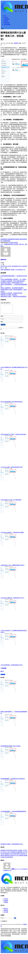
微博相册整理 (6, 241)
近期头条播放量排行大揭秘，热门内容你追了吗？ (13, 269)
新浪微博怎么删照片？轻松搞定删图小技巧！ (12, 282)
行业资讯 (5, 21)
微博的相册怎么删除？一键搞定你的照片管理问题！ (14, 296)
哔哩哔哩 (6, 855)
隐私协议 (5, 908)
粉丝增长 (23, 853)
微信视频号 (3, 850)
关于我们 (5, 898)
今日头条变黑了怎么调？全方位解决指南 (11, 499)
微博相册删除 (4, 239)
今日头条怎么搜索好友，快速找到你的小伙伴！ (13, 597)
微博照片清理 (18, 239)
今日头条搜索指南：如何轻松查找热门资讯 (11, 665)
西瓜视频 (7, 857)
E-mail (2, 318)
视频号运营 (9, 850)
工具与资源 (6, 22)
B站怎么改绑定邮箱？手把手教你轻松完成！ (12, 401)
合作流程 (5, 912)
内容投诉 (11, 242)
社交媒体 (20, 850)
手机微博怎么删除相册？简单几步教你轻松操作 (13, 281)
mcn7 (2, 244)
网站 (2, 321)
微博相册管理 (11, 239)
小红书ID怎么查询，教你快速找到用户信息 (11, 467)
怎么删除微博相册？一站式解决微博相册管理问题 (13, 811)
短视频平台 (7, 853)
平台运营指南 (6, 24)
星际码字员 (3, 259)
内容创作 (15, 850)
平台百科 (5, 17)
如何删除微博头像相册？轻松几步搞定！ (11, 746)
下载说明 (5, 902)
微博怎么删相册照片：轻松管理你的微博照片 (12, 288)
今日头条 (4, 852)
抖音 (3, 853)
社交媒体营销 (19, 852)
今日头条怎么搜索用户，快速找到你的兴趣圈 (12, 532)
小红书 (8, 852)
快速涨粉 (21, 855)
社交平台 (16, 855)
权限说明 (5, 910)
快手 (12, 853)
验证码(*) (21, 327)
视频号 (18, 853)
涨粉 (3, 857)
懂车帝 (11, 857)
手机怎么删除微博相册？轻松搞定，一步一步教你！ (14, 279)
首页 (4, 15)
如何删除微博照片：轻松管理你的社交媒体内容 (13, 778)
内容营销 (13, 852)
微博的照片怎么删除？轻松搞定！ (9, 294)
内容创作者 (6, 19)
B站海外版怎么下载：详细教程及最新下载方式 (12, 565)
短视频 (15, 853)
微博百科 (16, 43)
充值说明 (5, 900)
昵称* (2, 316)
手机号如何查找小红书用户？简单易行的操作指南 (13, 434)
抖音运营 (11, 855)
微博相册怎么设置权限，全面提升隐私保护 (11, 293)
